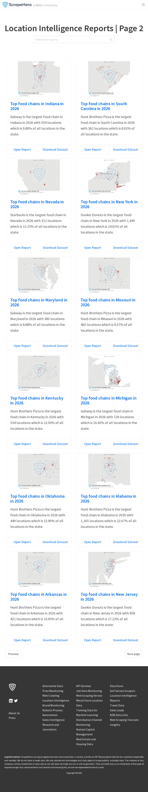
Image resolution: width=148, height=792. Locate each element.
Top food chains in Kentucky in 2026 (36, 400)
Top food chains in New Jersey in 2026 (109, 596)
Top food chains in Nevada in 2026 (37, 204)
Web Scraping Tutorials (124, 720)
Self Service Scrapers (122, 691)
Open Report (22, 149)
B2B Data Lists (119, 715)
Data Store (116, 686)
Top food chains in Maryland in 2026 (38, 302)
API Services (83, 686)
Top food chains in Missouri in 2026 (108, 302)
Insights (115, 724)
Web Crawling (50, 695)
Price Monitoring (52, 691)
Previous (13, 654)
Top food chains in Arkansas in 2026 (38, 596)
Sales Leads (117, 710)
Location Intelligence (55, 700)
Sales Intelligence (53, 720)
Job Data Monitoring (89, 691)
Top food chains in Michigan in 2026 (109, 400)
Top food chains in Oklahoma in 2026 (37, 498)
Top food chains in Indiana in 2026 (37, 106)
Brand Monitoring (53, 705)
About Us (14, 713)
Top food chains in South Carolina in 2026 (104, 106)
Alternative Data (52, 686)
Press (12, 718)
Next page (133, 654)
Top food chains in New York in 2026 (109, 204)
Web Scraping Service (89, 695)
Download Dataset (55, 149)
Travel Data (117, 705)
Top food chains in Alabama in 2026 (108, 498)
